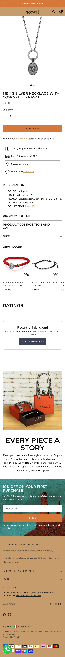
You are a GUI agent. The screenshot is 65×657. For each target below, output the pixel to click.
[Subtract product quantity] (6, 116)
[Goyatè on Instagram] (10, 615)
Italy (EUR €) (23, 626)
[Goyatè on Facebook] (5, 615)
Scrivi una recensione (32, 341)
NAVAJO (30, 206)
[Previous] (4, 3)
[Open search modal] (53, 12)
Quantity (8, 110)
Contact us (28, 171)
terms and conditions (28, 595)
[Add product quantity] (15, 116)
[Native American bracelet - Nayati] (16, 265)
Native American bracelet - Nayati (13, 284)
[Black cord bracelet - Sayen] (45, 265)
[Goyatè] (32, 12)
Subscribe (56, 604)
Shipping (23, 138)
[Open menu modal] (4, 12)
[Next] (60, 3)
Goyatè (22, 631)
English (6, 626)
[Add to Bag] (26, 275)
